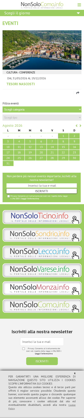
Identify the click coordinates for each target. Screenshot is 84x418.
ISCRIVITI (41, 191)
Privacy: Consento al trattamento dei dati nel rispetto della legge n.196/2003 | (38, 197)
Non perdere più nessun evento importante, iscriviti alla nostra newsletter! (41, 178)
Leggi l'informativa (30, 198)
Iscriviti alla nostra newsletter (42, 331)
